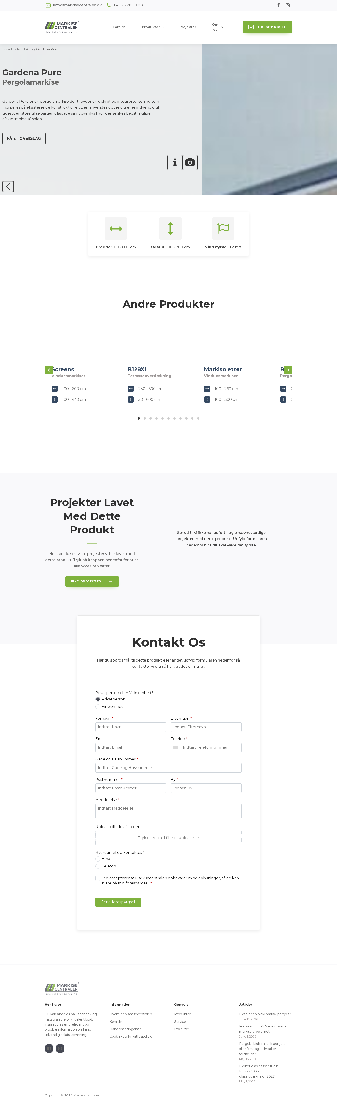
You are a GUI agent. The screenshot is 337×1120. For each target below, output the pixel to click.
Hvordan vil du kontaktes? (119, 852)
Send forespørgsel (118, 902)
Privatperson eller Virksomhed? (124, 693)
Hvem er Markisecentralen (131, 1014)
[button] (267, 27)
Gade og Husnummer (116, 759)
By (174, 779)
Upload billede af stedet (117, 827)
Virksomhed (113, 706)
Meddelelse (107, 800)
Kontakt (116, 1022)
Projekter (181, 1029)
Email (101, 739)
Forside (8, 49)
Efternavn (181, 718)
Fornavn (104, 718)
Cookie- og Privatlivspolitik (131, 1036)
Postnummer (109, 779)
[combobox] (177, 747)
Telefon (179, 739)
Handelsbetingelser (126, 1029)
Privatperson (113, 699)
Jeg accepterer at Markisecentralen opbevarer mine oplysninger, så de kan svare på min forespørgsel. (170, 880)
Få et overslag (24, 138)
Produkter (151, 27)
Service (180, 1022)
